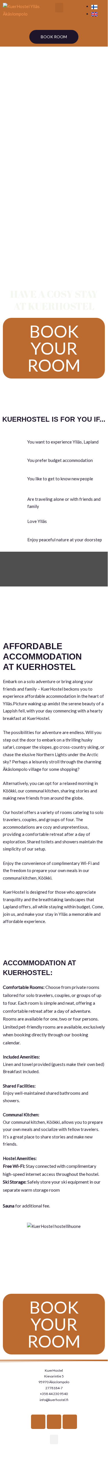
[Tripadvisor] (70, 1422)
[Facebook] (38, 1422)
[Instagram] (54, 1422)
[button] (59, 7)
